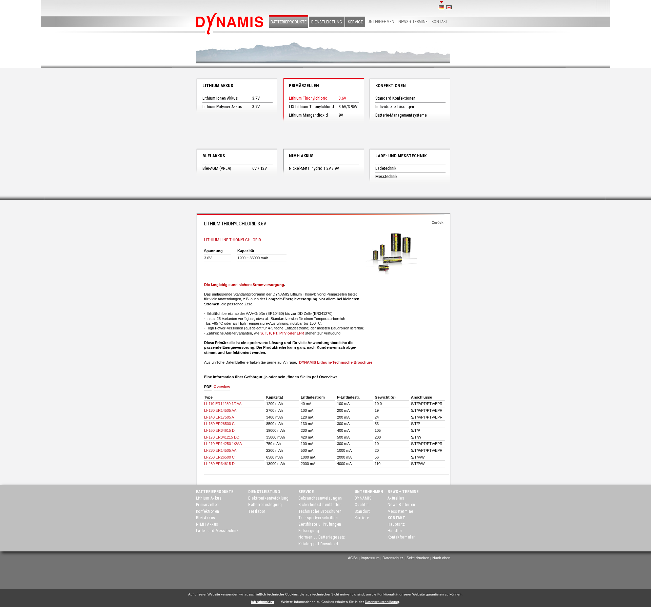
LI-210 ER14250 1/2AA (223, 444)
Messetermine (400, 511)
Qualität (362, 504)
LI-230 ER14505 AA (220, 450)
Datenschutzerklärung (382, 602)
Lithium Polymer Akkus (222, 106)
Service (355, 21)
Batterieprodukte (289, 21)
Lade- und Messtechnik (401, 155)
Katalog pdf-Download (318, 544)
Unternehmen (381, 21)
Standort (362, 511)
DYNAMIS (363, 498)
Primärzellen (304, 85)
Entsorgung (308, 530)
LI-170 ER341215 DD (221, 437)
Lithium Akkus (217, 85)
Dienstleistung (326, 21)
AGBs (353, 558)
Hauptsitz (396, 524)
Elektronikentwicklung (268, 498)
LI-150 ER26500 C (219, 424)
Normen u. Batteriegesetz (321, 537)
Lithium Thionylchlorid (308, 98)
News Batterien (401, 504)
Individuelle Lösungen (394, 106)
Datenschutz (392, 558)
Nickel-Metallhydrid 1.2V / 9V (314, 168)
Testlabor (256, 511)
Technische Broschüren (320, 511)
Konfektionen (390, 85)
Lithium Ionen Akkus (220, 98)
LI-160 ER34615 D (219, 430)
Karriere (362, 517)
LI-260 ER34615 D (219, 464)
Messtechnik (386, 176)
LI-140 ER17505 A (219, 417)
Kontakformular (401, 537)
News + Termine (413, 21)
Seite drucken (418, 558)
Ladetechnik (385, 168)
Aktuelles (396, 498)
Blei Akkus (213, 155)
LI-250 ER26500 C (219, 457)
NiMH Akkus (301, 155)
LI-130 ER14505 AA (220, 410)
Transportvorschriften (318, 517)
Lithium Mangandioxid (308, 115)
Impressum (370, 558)
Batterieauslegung (265, 504)
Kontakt (440, 21)
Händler (395, 530)
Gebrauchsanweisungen (320, 498)
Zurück (437, 222)
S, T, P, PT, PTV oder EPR (282, 333)
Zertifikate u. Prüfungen (319, 524)
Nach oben (441, 558)
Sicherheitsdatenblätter (319, 504)
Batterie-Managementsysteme (401, 115)
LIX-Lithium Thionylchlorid (311, 106)
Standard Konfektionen (395, 98)
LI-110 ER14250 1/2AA (222, 404)
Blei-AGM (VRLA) (216, 168)
